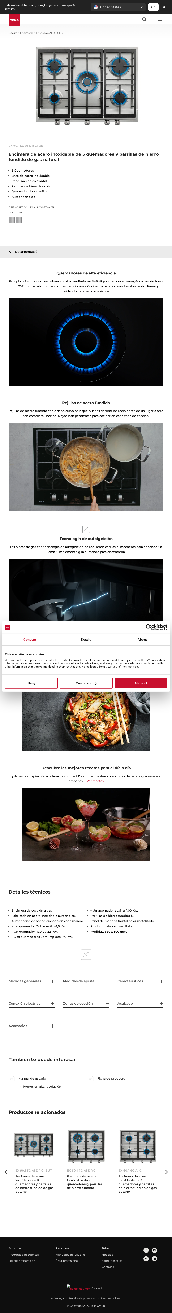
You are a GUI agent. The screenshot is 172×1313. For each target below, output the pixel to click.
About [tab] (142, 639)
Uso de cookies (110, 1298)
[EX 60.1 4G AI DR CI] (86, 1147)
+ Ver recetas (94, 781)
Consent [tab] (29, 639)
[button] (118, 7)
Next (166, 1172)
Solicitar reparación (22, 1260)
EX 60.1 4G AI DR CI (81, 1170)
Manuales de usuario (70, 1254)
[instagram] (154, 1250)
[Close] (164, 7)
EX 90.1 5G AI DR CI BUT (33, 1170)
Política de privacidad (82, 1298)
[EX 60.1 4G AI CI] (137, 1147)
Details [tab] (86, 639)
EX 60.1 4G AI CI (131, 1170)
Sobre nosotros (112, 1260)
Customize (83, 683)
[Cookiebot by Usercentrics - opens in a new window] (148, 627)
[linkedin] (154, 1258)
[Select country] (152, 19)
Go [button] (153, 7)
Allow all (140, 683)
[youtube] (146, 1258)
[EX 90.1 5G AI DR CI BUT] (34, 1147)
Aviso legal (57, 1298)
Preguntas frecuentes (24, 1254)
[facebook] (146, 1250)
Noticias (107, 1254)
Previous (5, 1172)
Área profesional (67, 1260)
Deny (31, 683)
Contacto (108, 1266)
